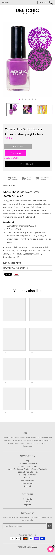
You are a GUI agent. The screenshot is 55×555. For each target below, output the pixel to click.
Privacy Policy (27, 483)
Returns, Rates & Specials (27, 472)
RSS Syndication (27, 480)
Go (49, 526)
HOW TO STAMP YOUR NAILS (15, 268)
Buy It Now (16, 153)
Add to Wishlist (13, 158)
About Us (27, 477)
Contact (27, 486)
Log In (27, 502)
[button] (50, 2)
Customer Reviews (12, 263)
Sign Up (27, 505)
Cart (44, 2)
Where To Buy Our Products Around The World (27, 469)
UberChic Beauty (31, 547)
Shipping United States (27, 466)
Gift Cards (27, 499)
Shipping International (27, 463)
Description (9, 185)
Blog (27, 461)
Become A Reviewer (27, 475)
